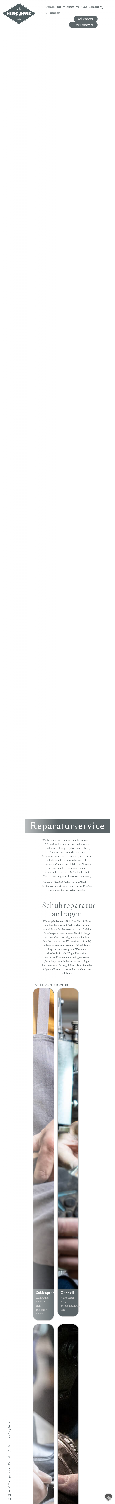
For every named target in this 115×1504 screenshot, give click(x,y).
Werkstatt (68, 6)
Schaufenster (85, 19)
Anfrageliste (10, 1430)
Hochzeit (94, 6)
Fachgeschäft (53, 6)
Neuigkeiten (53, 12)
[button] (108, 1497)
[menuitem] (54, 7)
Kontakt (10, 1459)
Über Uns (81, 6)
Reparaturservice (83, 25)
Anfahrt (10, 1446)
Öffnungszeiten (10, 1478)
